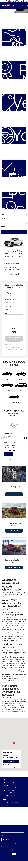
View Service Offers (14, 494)
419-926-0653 (13, 793)
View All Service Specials (13, 413)
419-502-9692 (11, 795)
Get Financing (14, 530)
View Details (13, 274)
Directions (6, 802)
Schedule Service (13, 415)
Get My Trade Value (14, 567)
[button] (14, 743)
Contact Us (16, 802)
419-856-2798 (11, 790)
